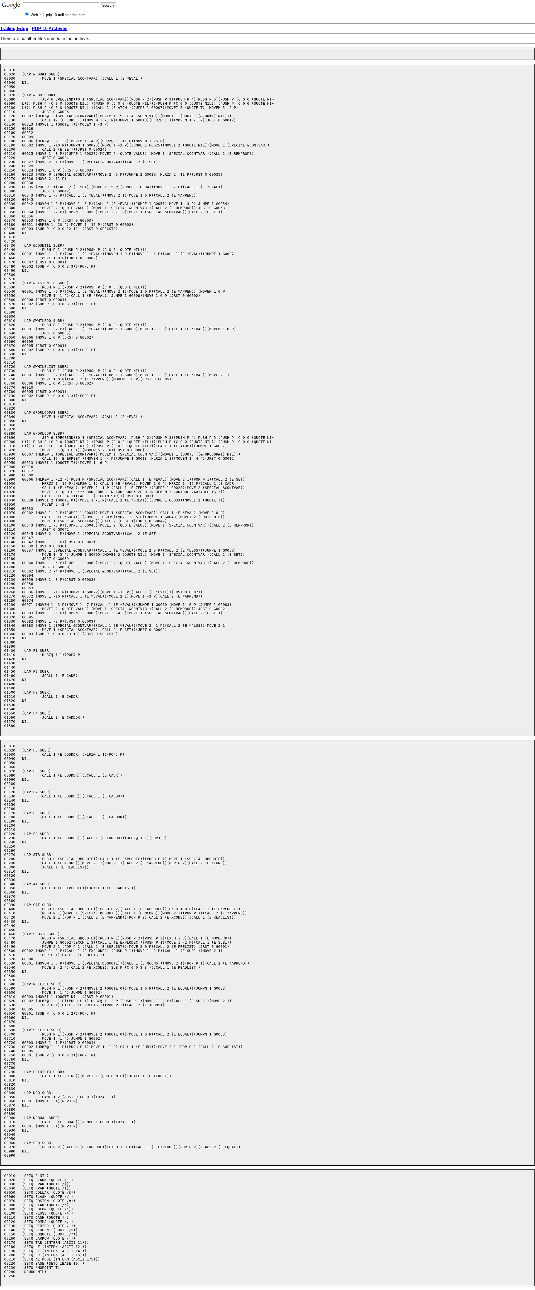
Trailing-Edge (14, 28)
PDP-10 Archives (49, 28)
